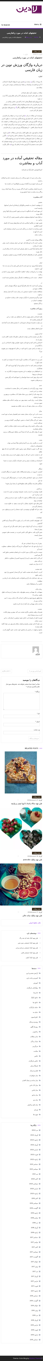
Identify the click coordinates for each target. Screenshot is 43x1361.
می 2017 (35, 1271)
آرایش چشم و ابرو (32, 973)
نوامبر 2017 (34, 1242)
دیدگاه (37, 692)
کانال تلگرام (5, 671)
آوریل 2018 (34, 1228)
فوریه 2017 (34, 1286)
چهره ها (35, 1114)
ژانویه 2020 (34, 1193)
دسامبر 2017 (34, 1237)
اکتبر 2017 (35, 1247)
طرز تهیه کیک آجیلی (32, 958)
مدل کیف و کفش (33, 1105)
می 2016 (35, 1315)
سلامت (35, 1051)
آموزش (35, 983)
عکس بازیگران (33, 1061)
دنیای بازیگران (33, 1007)
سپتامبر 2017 (34, 1252)
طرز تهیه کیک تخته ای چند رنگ (28, 938)
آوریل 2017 (34, 1276)
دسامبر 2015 (34, 1340)
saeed (33, 800)
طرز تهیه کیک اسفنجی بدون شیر (28, 943)
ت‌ (7, 135)
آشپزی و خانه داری (32, 978)
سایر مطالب (36, 52)
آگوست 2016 (34, 1301)
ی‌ (31, 82)
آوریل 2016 (34, 1320)
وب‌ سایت (37, 730)
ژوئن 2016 (34, 1310)
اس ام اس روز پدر (36, 671)
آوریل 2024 (34, 1135)
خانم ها (35, 993)
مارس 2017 (34, 1281)
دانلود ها (35, 1002)
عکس (36, 1056)
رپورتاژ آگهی (34, 1027)
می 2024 (35, 1130)
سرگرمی (35, 1046)
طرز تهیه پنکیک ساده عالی (32, 916)
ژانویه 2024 (34, 1140)
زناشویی (35, 1032)
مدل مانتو (35, 1095)
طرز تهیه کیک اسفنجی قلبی (29, 953)
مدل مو (35, 1100)
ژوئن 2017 (35, 1266)
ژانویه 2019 (34, 1213)
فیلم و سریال (34, 1071)
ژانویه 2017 (34, 1291)
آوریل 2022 (34, 1145)
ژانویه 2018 (34, 1232)
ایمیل (37, 721)
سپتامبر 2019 (34, 1203)
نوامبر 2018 (34, 1218)
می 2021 (35, 1174)
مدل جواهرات (33, 1075)
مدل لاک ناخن (33, 1085)
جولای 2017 (34, 1262)
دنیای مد (35, 1012)
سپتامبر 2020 (33, 1184)
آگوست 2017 (34, 1257)
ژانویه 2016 (34, 1335)
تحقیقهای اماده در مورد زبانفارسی (27, 58)
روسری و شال (33, 1022)
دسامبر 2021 (34, 1164)
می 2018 (35, 1223)
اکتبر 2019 (35, 1198)
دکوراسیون (34, 1017)
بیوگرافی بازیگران (32, 988)
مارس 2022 (34, 1150)
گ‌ (16, 107)
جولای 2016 (34, 1305)
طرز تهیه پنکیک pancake (32, 860)
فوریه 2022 (34, 1154)
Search (7, 25)
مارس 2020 (34, 1189)
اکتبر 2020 (34, 1179)
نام (38, 713)
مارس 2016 (34, 1325)
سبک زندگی (34, 1041)
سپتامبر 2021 (34, 1169)
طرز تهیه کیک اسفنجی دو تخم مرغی (27, 948)
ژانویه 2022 (34, 1159)
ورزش (36, 1110)
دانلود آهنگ (34, 998)
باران (26, 54)
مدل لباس (35, 1090)
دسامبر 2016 (34, 1296)
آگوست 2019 (34, 1208)
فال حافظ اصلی (34, 923)
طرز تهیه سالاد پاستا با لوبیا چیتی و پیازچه (26, 804)
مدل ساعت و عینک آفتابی (30, 1080)
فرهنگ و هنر (34, 1066)
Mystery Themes (35, 1358)
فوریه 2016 (34, 1330)
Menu (36, 24)
